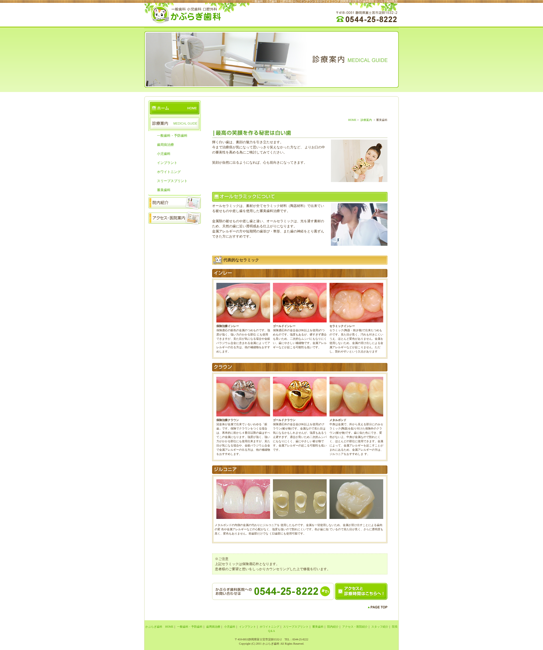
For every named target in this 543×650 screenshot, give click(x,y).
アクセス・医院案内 (174, 217)
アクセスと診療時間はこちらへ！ (361, 591)
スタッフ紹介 (174, 232)
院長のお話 (174, 248)
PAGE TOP (377, 607)
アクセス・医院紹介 (355, 626)
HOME (352, 119)
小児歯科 (164, 154)
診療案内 (174, 123)
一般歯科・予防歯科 (172, 136)
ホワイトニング (169, 172)
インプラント (167, 163)
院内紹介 (174, 202)
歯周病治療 (165, 145)
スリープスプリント (172, 181)
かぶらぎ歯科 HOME (174, 108)
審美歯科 (164, 190)
